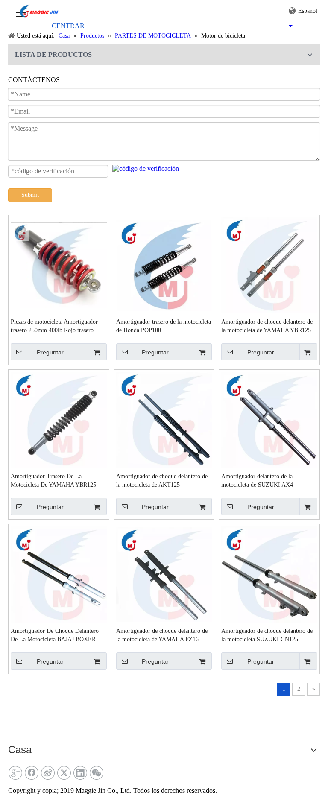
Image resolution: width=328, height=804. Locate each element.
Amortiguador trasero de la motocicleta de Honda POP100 (163, 326)
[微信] (96, 773)
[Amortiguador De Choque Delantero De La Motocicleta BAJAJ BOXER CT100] (59, 573)
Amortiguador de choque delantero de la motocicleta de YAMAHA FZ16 (162, 635)
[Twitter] (64, 773)
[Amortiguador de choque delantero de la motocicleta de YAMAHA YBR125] (269, 264)
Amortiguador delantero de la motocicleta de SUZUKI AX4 (257, 480)
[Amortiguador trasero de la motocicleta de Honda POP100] (164, 264)
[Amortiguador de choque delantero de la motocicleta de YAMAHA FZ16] (164, 573)
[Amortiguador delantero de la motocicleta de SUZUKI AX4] (269, 419)
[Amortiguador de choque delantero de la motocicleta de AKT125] (164, 419)
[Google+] (15, 773)
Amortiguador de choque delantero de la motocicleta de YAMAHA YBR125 (267, 326)
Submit (30, 195)
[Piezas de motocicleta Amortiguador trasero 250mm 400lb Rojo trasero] (59, 264)
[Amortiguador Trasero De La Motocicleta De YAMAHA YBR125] (59, 419)
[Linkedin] (80, 773)
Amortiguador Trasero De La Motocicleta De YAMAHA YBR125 (53, 480)
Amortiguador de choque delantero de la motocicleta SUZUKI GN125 (267, 635)
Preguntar (50, 352)
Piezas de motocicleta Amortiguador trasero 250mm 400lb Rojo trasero (54, 326)
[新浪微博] (48, 773)
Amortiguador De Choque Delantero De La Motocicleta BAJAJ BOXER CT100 (55, 636)
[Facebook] (31, 773)
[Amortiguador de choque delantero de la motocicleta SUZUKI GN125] (269, 573)
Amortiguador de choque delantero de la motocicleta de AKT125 (162, 480)
